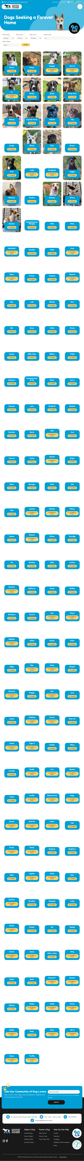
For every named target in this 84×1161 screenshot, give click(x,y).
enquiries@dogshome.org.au (43, 1120)
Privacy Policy (63, 1157)
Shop (71, 2)
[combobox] (59, 38)
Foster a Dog (43, 1136)
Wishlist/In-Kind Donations (62, 1142)
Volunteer (56, 1136)
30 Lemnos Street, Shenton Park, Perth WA (24, 1117)
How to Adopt (28, 1136)
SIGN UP (56, 1102)
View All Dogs (28, 1133)
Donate (64, 2)
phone (56, 2)
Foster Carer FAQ (44, 1139)
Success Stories (29, 1142)
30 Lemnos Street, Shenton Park (18, 2)
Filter (26, 44)
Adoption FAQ (28, 1139)
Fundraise (56, 1139)
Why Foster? (43, 1133)
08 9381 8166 (72, 1117)
